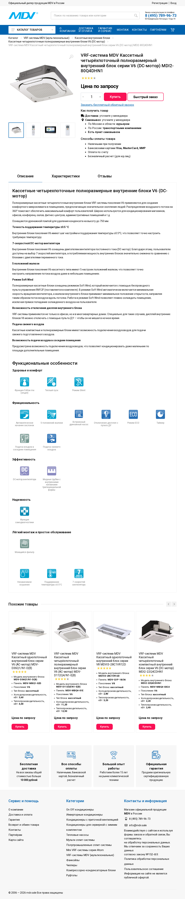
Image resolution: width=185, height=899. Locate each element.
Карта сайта (15, 840)
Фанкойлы (72, 860)
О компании (15, 809)
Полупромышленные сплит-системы (89, 845)
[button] (173, 30)
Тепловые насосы (77, 835)
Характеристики (66, 176)
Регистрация (159, 3)
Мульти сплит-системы (80, 840)
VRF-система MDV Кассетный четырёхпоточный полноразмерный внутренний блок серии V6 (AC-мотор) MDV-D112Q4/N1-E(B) (70, 664)
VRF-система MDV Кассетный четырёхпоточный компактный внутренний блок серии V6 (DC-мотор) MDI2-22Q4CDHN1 (156, 662)
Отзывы (105, 176)
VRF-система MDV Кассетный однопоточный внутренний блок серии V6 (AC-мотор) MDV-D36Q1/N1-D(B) (29, 661)
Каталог (13, 37)
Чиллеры (71, 865)
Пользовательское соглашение (144, 869)
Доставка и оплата (20, 814)
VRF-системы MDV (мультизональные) (46, 37)
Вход (174, 3)
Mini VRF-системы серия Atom (85, 850)
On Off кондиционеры (80, 809)
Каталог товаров (29, 29)
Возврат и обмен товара (23, 824)
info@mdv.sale (138, 825)
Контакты (14, 829)
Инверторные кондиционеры (84, 814)
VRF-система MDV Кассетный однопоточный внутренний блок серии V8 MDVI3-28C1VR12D (114, 659)
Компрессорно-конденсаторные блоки (91, 870)
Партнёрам (15, 835)
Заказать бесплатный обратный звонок (107, 105)
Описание (25, 176)
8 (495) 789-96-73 (161, 15)
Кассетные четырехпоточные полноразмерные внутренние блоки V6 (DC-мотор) (56, 41)
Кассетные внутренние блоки (92, 37)
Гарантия (14, 819)
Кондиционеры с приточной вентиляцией (92, 819)
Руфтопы (71, 875)
